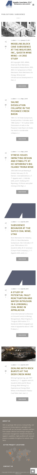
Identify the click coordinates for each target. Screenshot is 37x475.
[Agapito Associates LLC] (18, 4)
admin (14, 40)
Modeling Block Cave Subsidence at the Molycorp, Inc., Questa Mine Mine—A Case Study (21, 51)
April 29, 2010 (24, 365)
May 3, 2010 (24, 99)
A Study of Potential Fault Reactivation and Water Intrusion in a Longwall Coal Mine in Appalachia (21, 301)
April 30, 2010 (24, 222)
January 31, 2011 (25, 40)
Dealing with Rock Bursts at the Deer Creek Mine (22, 371)
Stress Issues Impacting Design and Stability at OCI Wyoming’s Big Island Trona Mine (22, 161)
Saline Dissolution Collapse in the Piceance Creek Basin (20, 108)
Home (18, 18)
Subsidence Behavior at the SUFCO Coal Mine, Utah (21, 229)
